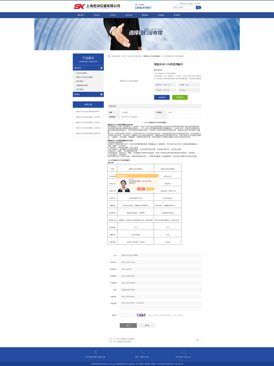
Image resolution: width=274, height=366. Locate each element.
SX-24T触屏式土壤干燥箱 (122, 341)
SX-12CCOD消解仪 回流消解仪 (124, 339)
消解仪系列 (77, 68)
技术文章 (129, 15)
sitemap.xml (179, 364)
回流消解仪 (80, 89)
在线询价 (162, 97)
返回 (197, 340)
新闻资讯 (145, 15)
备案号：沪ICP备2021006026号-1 (162, 364)
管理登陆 (147, 364)
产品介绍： (113, 106)
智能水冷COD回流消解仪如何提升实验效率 (89, 133)
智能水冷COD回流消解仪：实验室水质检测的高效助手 (89, 122)
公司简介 (97, 15)
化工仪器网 (140, 364)
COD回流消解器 (81, 73)
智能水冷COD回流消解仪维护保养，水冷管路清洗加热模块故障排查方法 (89, 111)
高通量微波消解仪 (82, 85)
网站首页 (183, 3)
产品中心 (113, 15)
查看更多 (77, 94)
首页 (123, 56)
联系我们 (198, 3)
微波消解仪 (80, 81)
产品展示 (130, 56)
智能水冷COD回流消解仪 (84, 77)
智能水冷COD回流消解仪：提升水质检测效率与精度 (89, 117)
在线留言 (191, 3)
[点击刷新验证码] (141, 315)
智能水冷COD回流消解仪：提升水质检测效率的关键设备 (89, 128)
